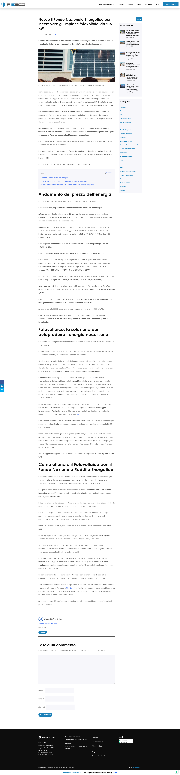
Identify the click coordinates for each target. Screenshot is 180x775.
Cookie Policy (123, 742)
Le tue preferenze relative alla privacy (98, 772)
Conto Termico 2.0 (125, 122)
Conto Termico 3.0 (125, 126)
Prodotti (130, 4)
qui (92, 377)
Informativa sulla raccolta (72, 772)
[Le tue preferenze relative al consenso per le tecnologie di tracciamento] (176, 771)
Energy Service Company (127, 148)
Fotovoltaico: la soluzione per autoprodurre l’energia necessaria (64, 181)
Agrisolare (123, 107)
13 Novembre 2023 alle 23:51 (47, 623)
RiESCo (69, 588)
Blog (139, 4)
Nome (41, 690)
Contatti (95, 737)
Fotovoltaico (123, 152)
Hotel (121, 160)
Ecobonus (123, 137)
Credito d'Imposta (125, 129)
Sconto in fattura (125, 182)
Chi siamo (148, 4)
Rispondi (42, 632)
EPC (157, 4)
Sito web (41, 707)
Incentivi (56, 34)
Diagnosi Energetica (126, 133)
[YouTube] (98, 755)
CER (121, 114)
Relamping (123, 179)
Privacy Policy (97, 746)
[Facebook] (92, 755)
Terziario (122, 190)
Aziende (122, 111)
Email (41, 699)
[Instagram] (95, 755)
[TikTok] (104, 755)
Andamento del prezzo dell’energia (54, 178)
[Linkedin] (101, 755)
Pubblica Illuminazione (127, 175)
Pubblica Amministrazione (127, 171)
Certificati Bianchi (125, 118)
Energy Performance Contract (129, 145)
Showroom (123, 186)
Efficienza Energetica (126, 141)
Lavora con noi (171, 4)
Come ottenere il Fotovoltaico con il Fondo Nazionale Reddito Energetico (67, 185)
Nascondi (109, 173)
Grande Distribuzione (126, 156)
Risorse (121, 4)
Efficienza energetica (106, 4)
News (121, 167)
